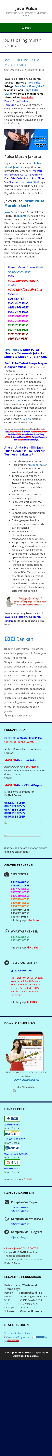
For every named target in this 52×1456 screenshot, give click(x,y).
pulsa (20, 400)
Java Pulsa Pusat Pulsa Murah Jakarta (21, 62)
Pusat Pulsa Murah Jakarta (24, 203)
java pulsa (34, 680)
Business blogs (28, 1337)
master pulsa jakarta (16, 688)
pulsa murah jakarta (33, 697)
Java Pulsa (26, 8)
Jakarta (21, 216)
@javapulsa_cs (19, 1237)
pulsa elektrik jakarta (26, 693)
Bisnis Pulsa (37, 648)
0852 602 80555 (20, 940)
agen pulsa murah (18, 648)
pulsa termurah (38, 464)
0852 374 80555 (20, 937)
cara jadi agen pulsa (16, 653)
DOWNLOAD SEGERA (26, 1079)
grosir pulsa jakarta (32, 675)
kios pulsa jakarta (31, 684)
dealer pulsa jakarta (25, 666)
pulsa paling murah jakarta (20, 702)
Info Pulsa (34, 653)
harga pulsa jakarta (15, 680)
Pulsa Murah (19, 657)
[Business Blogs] (14, 1337)
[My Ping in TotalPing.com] (13, 1340)
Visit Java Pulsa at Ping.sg (18, 1333)
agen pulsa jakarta (18, 662)
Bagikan (24, 639)
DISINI (28, 1179)
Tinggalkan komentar (20, 715)
